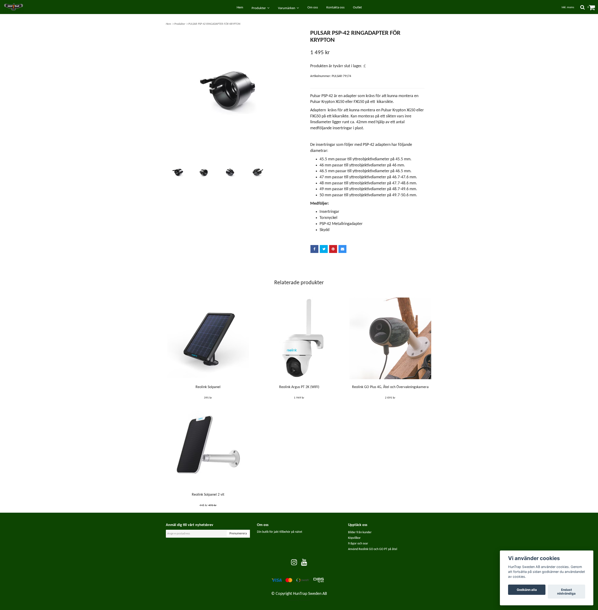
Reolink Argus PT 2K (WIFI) (299, 387)
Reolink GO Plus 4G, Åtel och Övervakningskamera (390, 387)
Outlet (357, 7)
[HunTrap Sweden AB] (15, 7)
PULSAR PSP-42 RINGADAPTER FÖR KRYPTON (214, 24)
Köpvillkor (354, 538)
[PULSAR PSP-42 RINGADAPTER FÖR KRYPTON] (230, 94)
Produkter (180, 24)
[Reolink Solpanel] (208, 338)
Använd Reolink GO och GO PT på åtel (372, 549)
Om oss (312, 7)
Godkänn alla (527, 590)
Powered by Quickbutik (299, 600)
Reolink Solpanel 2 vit (208, 495)
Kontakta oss (335, 7)
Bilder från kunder (360, 532)
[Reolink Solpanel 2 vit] (208, 446)
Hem (169, 24)
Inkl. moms (568, 7)
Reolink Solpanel (208, 387)
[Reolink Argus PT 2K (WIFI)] (299, 338)
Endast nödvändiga (566, 591)
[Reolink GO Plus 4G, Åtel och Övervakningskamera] (390, 338)
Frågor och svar (358, 543)
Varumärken (287, 8)
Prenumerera (238, 533)
